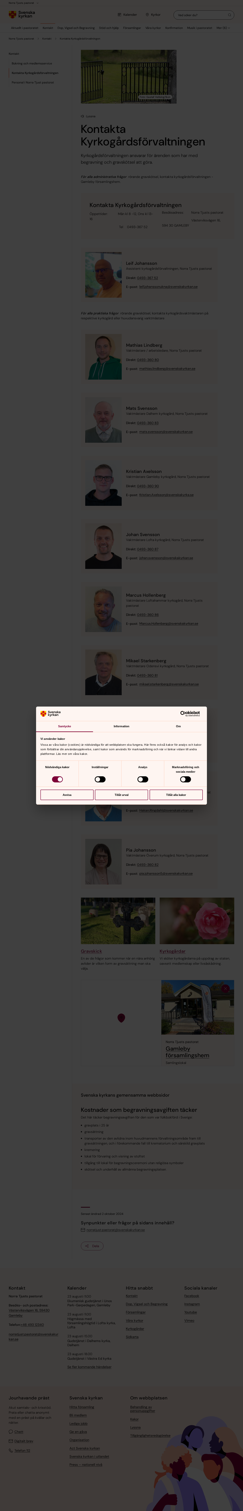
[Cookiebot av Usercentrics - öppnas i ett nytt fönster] (186, 714)
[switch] (100, 779)
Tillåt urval (122, 794)
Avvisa (67, 794)
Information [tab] (121, 726)
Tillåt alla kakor (176, 794)
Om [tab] (178, 726)
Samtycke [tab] (64, 726)
